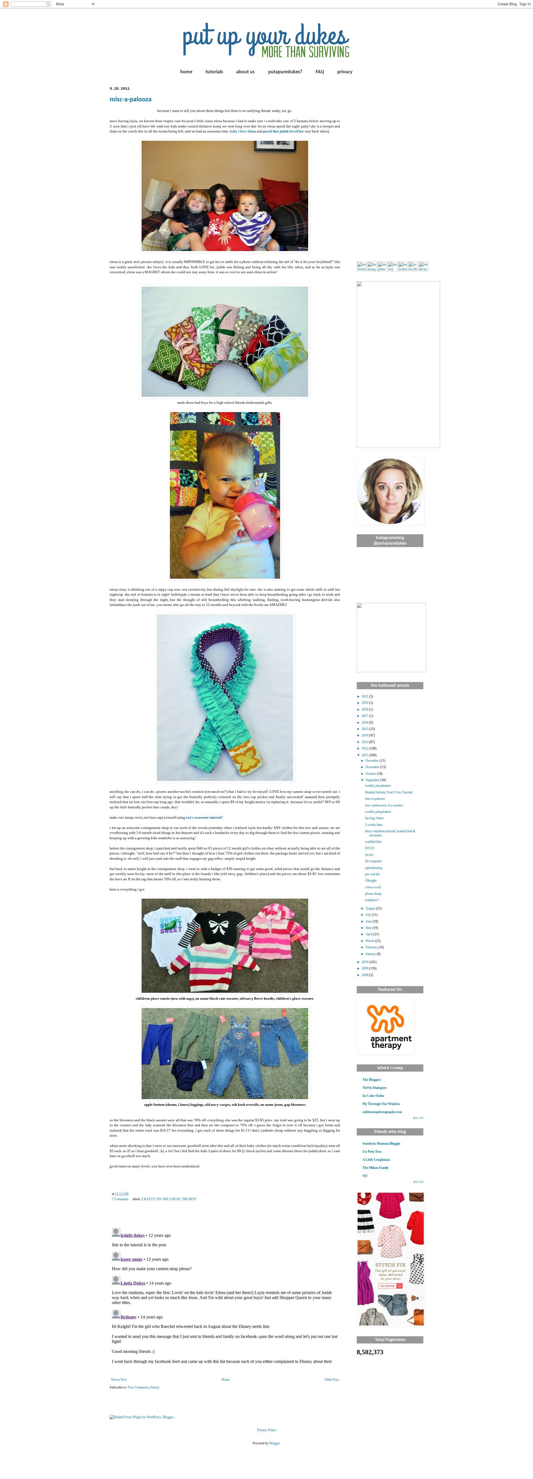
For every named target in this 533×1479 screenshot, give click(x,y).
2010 (365, 962)
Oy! (365, 1176)
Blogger (274, 1443)
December (373, 761)
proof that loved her (283, 131)
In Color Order (373, 1096)
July (369, 915)
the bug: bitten (374, 818)
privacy (345, 72)
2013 (365, 742)
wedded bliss (373, 842)
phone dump (373, 894)
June (369, 921)
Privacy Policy (266, 1430)
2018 (365, 709)
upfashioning (373, 868)
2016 (365, 723)
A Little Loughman (376, 1160)
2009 (365, 968)
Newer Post (119, 1380)
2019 (365, 703)
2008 (365, 975)
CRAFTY (148, 1199)
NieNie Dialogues (375, 1088)
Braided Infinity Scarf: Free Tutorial (388, 792)
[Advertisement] (390, 169)
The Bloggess (372, 1080)
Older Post (332, 1380)
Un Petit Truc (372, 1152)
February (372, 947)
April (369, 934)
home (186, 72)
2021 (365, 696)
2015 (365, 729)
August (371, 908)
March (370, 941)
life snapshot (373, 861)
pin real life (372, 874)
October (371, 774)
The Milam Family (376, 1168)
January (371, 954)
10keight (370, 881)
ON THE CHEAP (168, 1199)
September (373, 780)
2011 (365, 755)
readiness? (372, 900)
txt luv (369, 855)
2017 (365, 716)
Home (226, 1380)
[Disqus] (225, 1295)
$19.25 (369, 848)
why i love (243, 131)
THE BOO (189, 1199)
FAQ (320, 72)
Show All (418, 1118)
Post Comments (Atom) (143, 1387)
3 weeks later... (374, 825)
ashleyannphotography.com (382, 1112)
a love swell (373, 887)
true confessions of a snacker (384, 805)
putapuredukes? (285, 72)
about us (245, 72)
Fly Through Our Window (381, 1104)
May (369, 928)
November (373, 767)
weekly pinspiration (378, 786)
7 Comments (120, 1199)
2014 (365, 735)
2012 (365, 748)
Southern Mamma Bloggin (381, 1143)
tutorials (214, 72)
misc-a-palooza (131, 99)
